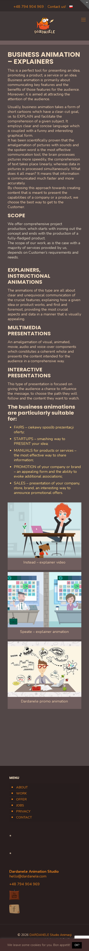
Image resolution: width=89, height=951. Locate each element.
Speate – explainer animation (44, 631)
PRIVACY (23, 811)
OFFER (21, 799)
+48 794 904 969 (28, 6)
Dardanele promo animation (44, 701)
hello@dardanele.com (27, 876)
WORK (21, 793)
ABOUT (22, 787)
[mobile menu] (83, 19)
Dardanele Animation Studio (34, 871)
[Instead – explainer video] (45, 530)
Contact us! (57, 6)
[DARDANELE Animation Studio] (44, 25)
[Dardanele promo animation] (45, 669)
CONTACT (24, 817)
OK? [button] (77, 945)
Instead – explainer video (44, 562)
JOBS (20, 805)
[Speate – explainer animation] (45, 600)
